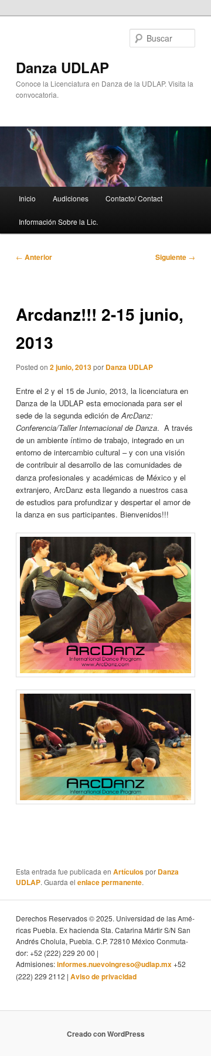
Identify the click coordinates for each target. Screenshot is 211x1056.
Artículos (128, 871)
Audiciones (71, 198)
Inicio (27, 198)
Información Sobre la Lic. (58, 222)
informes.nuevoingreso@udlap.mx (114, 964)
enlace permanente (109, 882)
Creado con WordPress (106, 1033)
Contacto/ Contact (134, 198)
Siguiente (175, 257)
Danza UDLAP (62, 67)
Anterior (34, 257)
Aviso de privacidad (103, 976)
